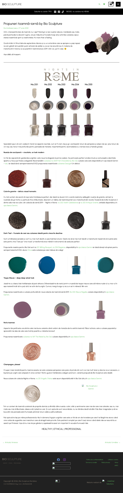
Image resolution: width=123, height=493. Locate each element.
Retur (116, 462)
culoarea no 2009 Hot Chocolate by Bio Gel (60, 161)
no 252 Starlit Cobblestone (68, 203)
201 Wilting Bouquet (44, 247)
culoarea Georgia (64, 163)
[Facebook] (59, 12)
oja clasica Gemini (10, 205)
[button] (99, 4)
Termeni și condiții (91, 462)
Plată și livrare (105, 462)
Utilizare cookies (113, 459)
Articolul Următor (112, 442)
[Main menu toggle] (118, 4)
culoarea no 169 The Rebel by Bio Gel (37, 337)
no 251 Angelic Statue (44, 378)
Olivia (30, 250)
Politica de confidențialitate (94, 459)
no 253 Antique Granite (89, 203)
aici (6, 163)
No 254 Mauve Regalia (78, 292)
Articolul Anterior (10, 442)
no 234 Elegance (59, 247)
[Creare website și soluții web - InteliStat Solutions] (109, 482)
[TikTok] (63, 12)
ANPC (116, 465)
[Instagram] (55, 12)
